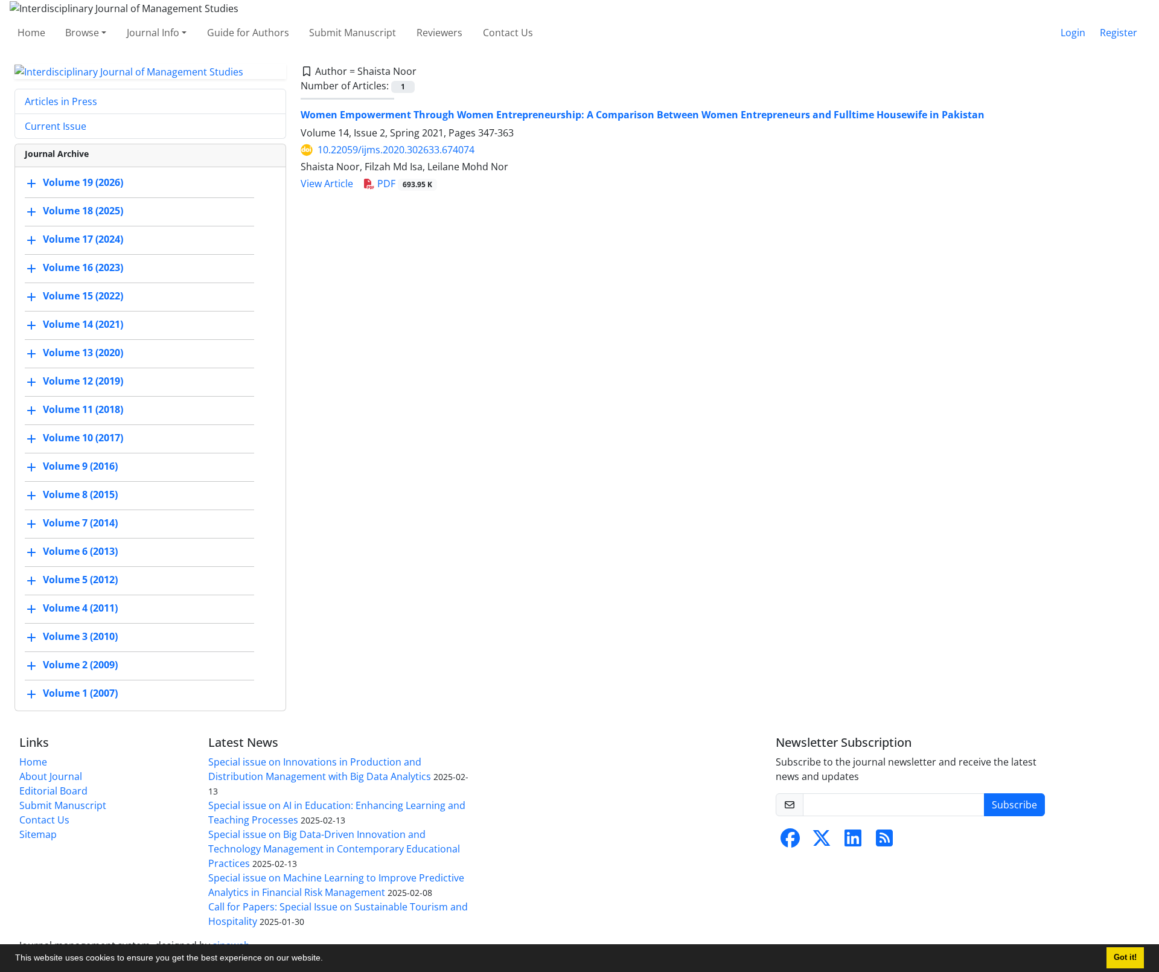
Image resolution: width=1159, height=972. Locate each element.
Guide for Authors (248, 32)
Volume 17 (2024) (83, 239)
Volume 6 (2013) (80, 551)
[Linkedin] (852, 841)
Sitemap (38, 834)
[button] (327, 959)
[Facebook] (790, 841)
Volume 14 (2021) (83, 324)
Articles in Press (61, 101)
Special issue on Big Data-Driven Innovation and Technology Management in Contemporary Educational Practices (334, 849)
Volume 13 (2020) (83, 353)
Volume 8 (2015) (80, 495)
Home (31, 32)
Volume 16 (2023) (83, 268)
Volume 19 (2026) (83, 183)
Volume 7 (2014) (80, 523)
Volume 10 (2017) (83, 438)
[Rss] (884, 841)
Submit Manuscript (352, 32)
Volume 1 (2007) (80, 693)
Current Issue (55, 126)
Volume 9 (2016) (80, 466)
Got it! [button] (1125, 957)
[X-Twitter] (821, 841)
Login (1073, 32)
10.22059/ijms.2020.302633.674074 (396, 149)
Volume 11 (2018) (83, 410)
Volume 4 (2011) (80, 608)
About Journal (50, 776)
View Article (327, 183)
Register (1118, 32)
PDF (403, 183)
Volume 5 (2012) (80, 580)
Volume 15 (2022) (83, 296)
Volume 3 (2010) (80, 637)
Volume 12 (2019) (83, 381)
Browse (82, 32)
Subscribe (1014, 804)
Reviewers (439, 32)
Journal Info (153, 32)
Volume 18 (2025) (83, 211)
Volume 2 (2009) (80, 665)
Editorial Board (53, 791)
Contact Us (508, 32)
